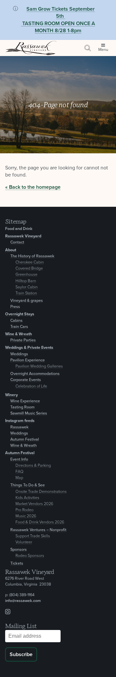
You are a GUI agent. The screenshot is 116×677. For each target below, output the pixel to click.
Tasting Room (22, 407)
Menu (103, 49)
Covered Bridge (29, 268)
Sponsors (18, 549)
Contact (17, 242)
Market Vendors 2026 (34, 503)
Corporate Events (25, 379)
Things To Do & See (27, 485)
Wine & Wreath (18, 334)
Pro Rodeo (24, 510)
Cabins (16, 320)
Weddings (19, 354)
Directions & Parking (33, 465)
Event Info (19, 459)
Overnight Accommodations (35, 373)
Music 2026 (25, 516)
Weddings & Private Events (29, 347)
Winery (11, 395)
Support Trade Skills (32, 536)
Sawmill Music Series (28, 413)
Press (15, 306)
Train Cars (19, 326)
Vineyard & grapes (26, 300)
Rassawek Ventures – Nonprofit (38, 530)
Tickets (16, 563)
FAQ (19, 471)
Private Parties (23, 340)
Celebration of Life (31, 386)
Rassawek (19, 427)
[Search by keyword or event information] (87, 48)
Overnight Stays (19, 314)
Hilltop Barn (25, 281)
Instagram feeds (19, 420)
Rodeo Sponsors (29, 555)
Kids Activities (27, 497)
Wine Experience (25, 401)
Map (19, 477)
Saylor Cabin (26, 287)
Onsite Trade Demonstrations (41, 491)
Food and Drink (19, 228)
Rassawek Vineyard (23, 236)
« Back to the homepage (33, 187)
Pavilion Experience (27, 360)
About (10, 250)
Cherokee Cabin (29, 262)
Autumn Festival (24, 439)
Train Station (26, 293)
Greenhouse (26, 274)
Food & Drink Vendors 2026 (39, 522)
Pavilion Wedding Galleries (39, 366)
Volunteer (23, 542)
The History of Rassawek (32, 256)
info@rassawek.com (23, 600)
